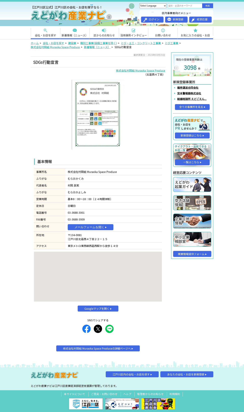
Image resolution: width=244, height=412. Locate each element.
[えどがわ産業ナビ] (69, 20)
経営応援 (202, 19)
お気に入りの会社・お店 (195, 35)
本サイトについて (74, 394)
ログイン (154, 19)
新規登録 (178, 19)
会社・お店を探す (45, 35)
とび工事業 (171, 43)
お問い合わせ (163, 35)
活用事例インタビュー (133, 35)
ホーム (35, 43)
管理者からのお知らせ (150, 394)
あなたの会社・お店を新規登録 (185, 374)
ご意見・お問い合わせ (104, 394)
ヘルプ (127, 394)
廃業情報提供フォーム (191, 254)
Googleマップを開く (96, 309)
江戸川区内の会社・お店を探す (131, 374)
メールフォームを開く (89, 227)
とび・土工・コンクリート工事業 (141, 43)
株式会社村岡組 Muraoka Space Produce (55, 47)
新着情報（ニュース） (75, 35)
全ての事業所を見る (191, 107)
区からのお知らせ (104, 35)
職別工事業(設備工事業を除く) (98, 43)
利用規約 (174, 394)
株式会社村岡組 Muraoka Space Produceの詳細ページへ (97, 348)
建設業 (72, 43)
